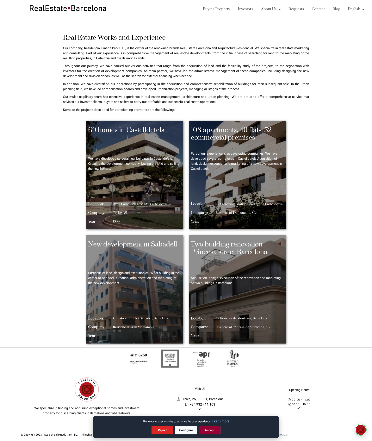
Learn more (221, 421)
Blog (336, 9)
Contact (318, 9)
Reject (162, 430)
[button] (361, 430)
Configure (186, 430)
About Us (269, 9)
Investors (245, 9)
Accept (209, 430)
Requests (296, 9)
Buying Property (216, 9)
